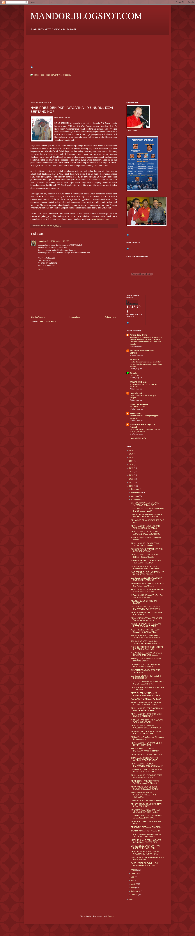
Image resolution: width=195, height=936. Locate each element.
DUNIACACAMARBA (139, 404)
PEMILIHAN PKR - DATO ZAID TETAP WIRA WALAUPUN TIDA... (146, 776)
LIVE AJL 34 (134, 375)
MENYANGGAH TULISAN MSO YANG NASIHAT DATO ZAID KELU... (146, 654)
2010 (131, 486)
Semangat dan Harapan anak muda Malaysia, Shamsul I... (146, 660)
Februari (135, 891)
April (133, 884)
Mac (133, 888)
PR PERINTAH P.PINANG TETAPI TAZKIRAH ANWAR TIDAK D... (145, 782)
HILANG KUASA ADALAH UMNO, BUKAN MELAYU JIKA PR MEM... (146, 567)
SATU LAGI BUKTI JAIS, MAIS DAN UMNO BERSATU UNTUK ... (145, 665)
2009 (131, 899)
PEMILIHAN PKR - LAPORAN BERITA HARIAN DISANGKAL (146, 744)
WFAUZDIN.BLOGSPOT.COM (142, 351)
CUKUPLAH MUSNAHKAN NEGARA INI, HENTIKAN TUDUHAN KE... (146, 515)
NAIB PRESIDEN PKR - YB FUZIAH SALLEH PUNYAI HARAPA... (145, 631)
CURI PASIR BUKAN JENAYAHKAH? (146, 801)
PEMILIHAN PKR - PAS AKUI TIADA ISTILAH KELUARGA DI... (145, 556)
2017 (131, 461)
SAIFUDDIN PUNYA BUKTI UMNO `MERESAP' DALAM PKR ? (145, 504)
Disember (135, 489)
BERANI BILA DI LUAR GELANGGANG (147, 754)
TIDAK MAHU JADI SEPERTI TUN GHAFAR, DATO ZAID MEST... (145, 759)
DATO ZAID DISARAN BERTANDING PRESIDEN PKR (146, 677)
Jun (133, 877)
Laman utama (74, 317)
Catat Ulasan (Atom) (47, 321)
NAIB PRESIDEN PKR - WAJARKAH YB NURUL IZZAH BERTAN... (147, 573)
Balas (40, 269)
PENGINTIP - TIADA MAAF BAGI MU (146, 827)
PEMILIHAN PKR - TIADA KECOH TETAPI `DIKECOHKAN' (145, 544)
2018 (131, 457)
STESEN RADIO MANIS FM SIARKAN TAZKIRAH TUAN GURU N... (146, 835)
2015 (131, 468)
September (136, 500)
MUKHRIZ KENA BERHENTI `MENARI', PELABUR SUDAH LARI (147, 648)
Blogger (111, 916)
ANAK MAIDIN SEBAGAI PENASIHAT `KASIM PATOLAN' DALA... (146, 619)
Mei (133, 881)
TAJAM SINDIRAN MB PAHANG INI (145, 831)
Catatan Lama (111, 317)
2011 (131, 482)
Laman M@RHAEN (138, 438)
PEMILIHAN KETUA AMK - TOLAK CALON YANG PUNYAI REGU (145, 853)
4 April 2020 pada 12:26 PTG (57, 241)
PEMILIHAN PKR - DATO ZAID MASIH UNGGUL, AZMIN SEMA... (146, 715)
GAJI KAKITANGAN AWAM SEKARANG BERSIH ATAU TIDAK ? (147, 510)
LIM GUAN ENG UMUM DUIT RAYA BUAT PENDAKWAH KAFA (145, 847)
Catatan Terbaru (38, 317)
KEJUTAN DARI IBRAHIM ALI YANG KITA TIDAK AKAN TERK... (146, 732)
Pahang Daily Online (138, 335)
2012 (131, 479)
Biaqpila (133, 373)
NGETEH (133, 353)
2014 (131, 472)
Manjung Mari (135, 413)
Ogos (133, 870)
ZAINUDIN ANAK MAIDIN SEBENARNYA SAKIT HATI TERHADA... (143, 795)
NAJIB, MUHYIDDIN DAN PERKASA (146, 699)
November (135, 493)
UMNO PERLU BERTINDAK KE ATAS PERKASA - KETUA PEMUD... (146, 770)
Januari (134, 895)
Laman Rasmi (136, 393)
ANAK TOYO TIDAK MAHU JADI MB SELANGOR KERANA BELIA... (146, 703)
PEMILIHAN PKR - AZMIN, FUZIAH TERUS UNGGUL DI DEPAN (145, 527)
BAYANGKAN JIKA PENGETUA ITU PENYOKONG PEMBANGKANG (145, 608)
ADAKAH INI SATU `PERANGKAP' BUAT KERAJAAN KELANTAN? (148, 585)
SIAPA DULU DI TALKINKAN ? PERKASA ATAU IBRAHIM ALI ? (145, 750)
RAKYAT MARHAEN (138, 382)
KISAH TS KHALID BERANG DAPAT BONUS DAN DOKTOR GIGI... (146, 841)
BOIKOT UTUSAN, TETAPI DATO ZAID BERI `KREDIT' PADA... (147, 550)
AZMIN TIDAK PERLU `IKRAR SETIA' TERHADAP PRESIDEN (146, 561)
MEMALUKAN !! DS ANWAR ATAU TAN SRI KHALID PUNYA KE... (147, 596)
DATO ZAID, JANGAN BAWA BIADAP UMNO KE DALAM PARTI (146, 579)
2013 (131, 475)
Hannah (41, 241)
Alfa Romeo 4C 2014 (137, 407)
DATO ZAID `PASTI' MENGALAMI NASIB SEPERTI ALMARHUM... (147, 683)
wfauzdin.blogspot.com (100, 219)
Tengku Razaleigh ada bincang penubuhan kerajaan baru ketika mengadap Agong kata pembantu (146, 364)
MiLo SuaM (134, 359)
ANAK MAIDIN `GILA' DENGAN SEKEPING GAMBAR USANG (144, 788)
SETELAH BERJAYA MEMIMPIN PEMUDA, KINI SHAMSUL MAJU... (146, 694)
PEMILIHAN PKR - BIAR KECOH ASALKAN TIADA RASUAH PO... (145, 533)
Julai (133, 873)
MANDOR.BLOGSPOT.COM (86, 15)
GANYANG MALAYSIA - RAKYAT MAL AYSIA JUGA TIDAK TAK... (146, 817)
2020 (131, 450)
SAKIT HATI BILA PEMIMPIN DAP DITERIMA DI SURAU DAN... (145, 864)
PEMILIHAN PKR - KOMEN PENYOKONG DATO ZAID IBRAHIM (147, 765)
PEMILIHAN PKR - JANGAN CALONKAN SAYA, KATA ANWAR (146, 727)
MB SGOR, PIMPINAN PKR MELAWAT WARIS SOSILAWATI (147, 721)
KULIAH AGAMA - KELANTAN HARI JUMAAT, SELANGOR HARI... (145, 811)
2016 (131, 464)
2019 (131, 454)
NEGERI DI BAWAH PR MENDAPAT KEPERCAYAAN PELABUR (146, 625)
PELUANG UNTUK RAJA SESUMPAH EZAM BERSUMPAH (146, 805)
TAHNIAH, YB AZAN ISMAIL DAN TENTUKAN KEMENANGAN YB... (146, 636)
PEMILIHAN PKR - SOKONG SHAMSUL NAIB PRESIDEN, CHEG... (147, 709)
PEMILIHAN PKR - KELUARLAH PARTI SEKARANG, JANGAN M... (147, 590)
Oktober (134, 496)
